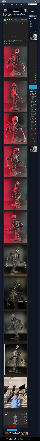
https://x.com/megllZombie (9, 41)
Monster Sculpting (33, 122)
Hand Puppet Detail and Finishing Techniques (33, 98)
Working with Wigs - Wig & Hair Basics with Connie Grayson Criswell (33, 140)
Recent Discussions (32, 24)
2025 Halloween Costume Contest (33, 48)
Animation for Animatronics (33, 102)
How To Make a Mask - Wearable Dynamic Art (33, 106)
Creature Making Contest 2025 (24, 19)
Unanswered (33, 31)
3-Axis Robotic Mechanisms (33, 110)
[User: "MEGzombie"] (5, 20)
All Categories (32, 42)
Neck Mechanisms (33, 114)
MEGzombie (9, 19)
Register (11, 429)
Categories (11, 4)
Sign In (36, 1)
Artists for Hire (33, 64)
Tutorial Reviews (33, 56)
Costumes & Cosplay (33, 70)
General (33, 53)
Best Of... (20, 4)
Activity (16, 4)
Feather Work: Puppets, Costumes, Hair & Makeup (33, 130)
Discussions (5, 4)
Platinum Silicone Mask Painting (33, 125)
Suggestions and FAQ (33, 59)
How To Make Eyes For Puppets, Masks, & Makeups (33, 135)
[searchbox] (32, 4)
